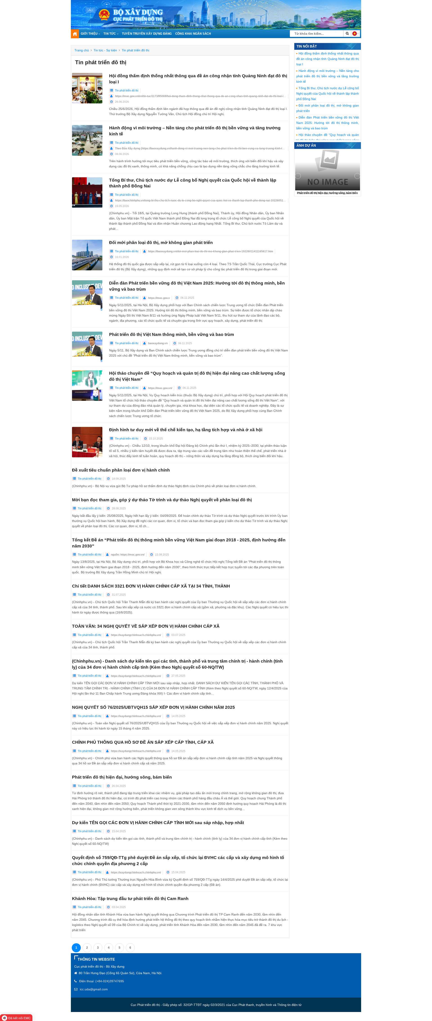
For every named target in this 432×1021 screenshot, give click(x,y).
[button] (355, 33)
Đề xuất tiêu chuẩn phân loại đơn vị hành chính (121, 470)
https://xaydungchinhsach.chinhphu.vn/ (136, 635)
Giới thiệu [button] (89, 33)
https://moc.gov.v (159, 298)
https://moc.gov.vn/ (160, 388)
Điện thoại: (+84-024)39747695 (101, 981)
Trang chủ (81, 50)
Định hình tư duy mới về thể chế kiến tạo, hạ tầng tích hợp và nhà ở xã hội (185, 429)
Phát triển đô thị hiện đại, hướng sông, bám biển (122, 777)
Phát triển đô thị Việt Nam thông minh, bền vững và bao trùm (171, 334)
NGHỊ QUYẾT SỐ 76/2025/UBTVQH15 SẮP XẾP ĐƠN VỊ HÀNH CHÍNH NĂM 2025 (153, 707)
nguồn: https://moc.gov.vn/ (127, 554)
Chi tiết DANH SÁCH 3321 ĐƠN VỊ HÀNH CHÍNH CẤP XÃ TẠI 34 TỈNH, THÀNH (151, 586)
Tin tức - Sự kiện (105, 50)
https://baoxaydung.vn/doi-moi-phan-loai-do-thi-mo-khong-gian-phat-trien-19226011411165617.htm (210, 251)
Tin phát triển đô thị (135, 50)
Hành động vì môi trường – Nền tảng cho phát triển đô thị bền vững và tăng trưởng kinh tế (327, 76)
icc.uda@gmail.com (94, 989)
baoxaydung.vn (158, 343)
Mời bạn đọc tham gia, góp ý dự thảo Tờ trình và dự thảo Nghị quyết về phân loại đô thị (162, 499)
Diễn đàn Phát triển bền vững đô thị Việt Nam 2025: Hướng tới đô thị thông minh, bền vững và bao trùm (327, 123)
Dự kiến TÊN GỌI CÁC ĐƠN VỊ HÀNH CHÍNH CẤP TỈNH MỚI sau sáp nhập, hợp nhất (158, 822)
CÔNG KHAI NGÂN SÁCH (193, 33)
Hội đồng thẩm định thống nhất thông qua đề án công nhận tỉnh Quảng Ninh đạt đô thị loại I (327, 59)
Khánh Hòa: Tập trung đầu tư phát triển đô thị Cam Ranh (130, 898)
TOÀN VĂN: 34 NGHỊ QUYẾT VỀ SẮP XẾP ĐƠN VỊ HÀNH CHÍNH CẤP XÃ (146, 626)
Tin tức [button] (110, 33)
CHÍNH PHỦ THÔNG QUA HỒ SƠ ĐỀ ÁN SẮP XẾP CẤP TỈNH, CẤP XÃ (143, 742)
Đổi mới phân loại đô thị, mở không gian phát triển (161, 242)
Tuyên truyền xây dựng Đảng (147, 33)
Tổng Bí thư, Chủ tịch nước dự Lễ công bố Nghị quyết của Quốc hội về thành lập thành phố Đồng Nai (327, 93)
